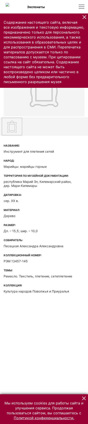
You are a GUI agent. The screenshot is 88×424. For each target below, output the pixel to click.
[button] (84, 17)
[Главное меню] (81, 6)
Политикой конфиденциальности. (44, 418)
